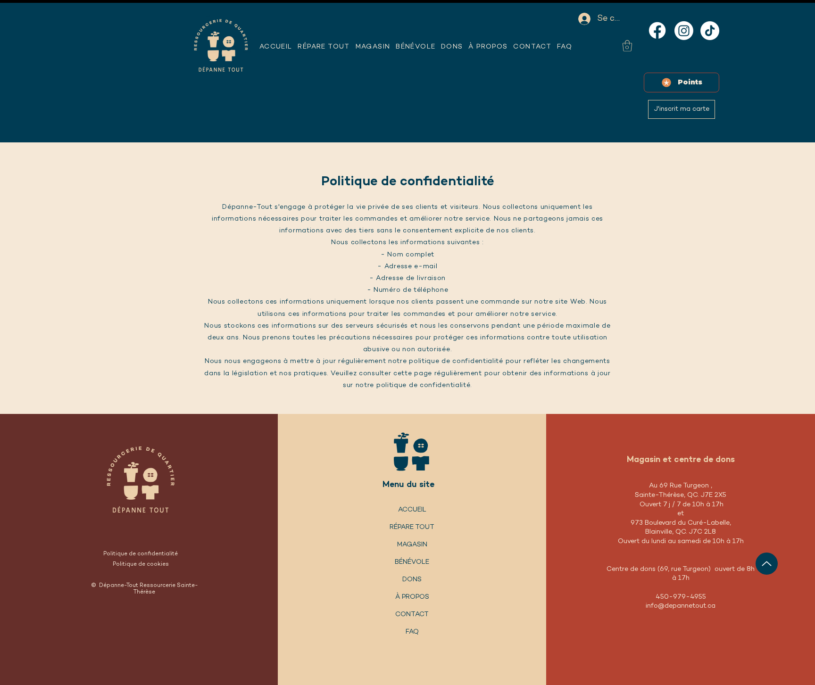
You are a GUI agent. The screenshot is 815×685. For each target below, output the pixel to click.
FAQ (412, 631)
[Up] (767, 564)
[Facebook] (657, 30)
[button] (488, 47)
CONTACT (412, 614)
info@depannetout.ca (680, 606)
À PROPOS (412, 597)
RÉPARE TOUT (412, 527)
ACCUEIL (412, 509)
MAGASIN (412, 544)
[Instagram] (683, 30)
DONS (412, 579)
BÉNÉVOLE (412, 562)
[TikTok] (709, 30)
